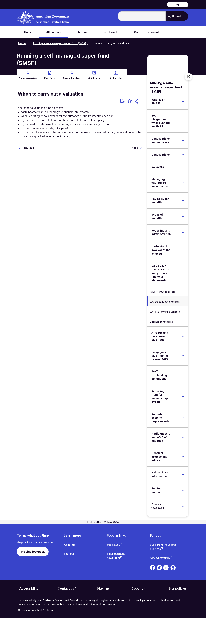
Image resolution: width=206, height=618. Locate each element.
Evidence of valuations (161, 321)
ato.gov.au (113, 544)
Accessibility (28, 588)
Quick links (94, 78)
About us (69, 544)
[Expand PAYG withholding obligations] (183, 375)
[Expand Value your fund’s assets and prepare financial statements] (183, 273)
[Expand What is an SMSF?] (183, 102)
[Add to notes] (122, 101)
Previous (28, 147)
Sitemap (103, 588)
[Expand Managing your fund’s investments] (183, 183)
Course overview (28, 78)
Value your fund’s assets (162, 291)
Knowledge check (72, 78)
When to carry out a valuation (165, 302)
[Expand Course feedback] (183, 506)
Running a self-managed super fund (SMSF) (60, 43)
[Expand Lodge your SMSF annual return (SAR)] (183, 356)
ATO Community (160, 557)
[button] (136, 102)
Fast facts (49, 78)
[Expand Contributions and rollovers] (183, 140)
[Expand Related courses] (183, 490)
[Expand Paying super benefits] (183, 200)
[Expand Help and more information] (183, 474)
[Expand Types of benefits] (183, 216)
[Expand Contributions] (183, 155)
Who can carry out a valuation (165, 312)
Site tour (69, 553)
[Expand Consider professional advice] (183, 457)
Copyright (139, 588)
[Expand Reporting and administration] (183, 232)
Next (135, 147)
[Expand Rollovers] (183, 167)
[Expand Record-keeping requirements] (183, 418)
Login (177, 4)
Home (22, 43)
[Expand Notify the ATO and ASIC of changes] (183, 437)
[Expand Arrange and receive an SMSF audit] (183, 336)
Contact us (66, 588)
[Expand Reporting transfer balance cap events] (183, 396)
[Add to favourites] (130, 101)
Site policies (178, 588)
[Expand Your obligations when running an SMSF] (183, 121)
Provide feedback (33, 551)
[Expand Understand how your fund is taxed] (183, 250)
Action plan (116, 78)
